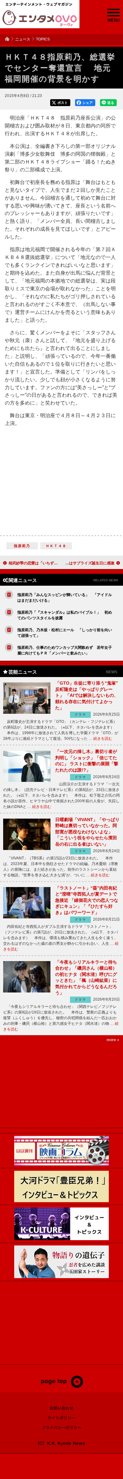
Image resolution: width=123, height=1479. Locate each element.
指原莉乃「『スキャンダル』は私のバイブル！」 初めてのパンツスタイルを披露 (64, 615)
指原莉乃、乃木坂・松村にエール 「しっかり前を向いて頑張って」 (64, 633)
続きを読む (102, 738)
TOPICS (43, 39)
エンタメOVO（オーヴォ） (39, 18)
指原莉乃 (22, 546)
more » (113, 1040)
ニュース (22, 39)
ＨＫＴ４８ (56, 546)
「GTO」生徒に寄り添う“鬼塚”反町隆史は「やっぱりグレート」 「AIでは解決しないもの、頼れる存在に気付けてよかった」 (86, 695)
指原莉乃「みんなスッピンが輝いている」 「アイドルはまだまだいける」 (64, 598)
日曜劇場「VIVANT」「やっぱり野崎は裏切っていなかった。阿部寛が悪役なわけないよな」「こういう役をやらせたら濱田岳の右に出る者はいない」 (87, 832)
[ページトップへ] (61, 1386)
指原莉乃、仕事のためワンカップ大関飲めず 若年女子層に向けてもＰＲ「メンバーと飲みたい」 (64, 650)
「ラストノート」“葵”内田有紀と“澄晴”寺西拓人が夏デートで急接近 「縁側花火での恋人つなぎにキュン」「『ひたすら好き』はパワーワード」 (86, 900)
